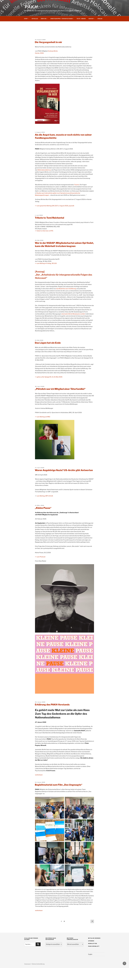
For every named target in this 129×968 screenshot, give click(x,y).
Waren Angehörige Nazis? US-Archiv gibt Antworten (64, 470)
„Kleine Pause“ (43, 508)
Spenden (91, 941)
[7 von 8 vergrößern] (62, 867)
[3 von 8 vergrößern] (62, 822)
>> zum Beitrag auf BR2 (42, 417)
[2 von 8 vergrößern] (92, 799)
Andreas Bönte (53, 51)
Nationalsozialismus (44, 170)
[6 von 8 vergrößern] (92, 844)
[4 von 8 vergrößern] (92, 822)
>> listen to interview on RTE (44, 231)
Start (26, 18)
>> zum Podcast (40, 557)
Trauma (76, 184)
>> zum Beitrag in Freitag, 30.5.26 (46, 263)
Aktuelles (35, 18)
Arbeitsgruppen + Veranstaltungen (61, 18)
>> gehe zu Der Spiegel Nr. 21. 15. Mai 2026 (48, 377)
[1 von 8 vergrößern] (62, 799)
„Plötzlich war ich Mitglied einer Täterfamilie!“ (60, 389)
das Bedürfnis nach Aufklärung (66, 288)
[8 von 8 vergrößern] (92, 867)
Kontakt (91, 18)
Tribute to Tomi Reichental (49, 217)
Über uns (43, 18)
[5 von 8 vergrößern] (62, 844)
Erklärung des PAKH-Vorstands (52, 704)
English (100, 18)
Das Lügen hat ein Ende (48, 342)
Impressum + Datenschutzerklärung (34, 964)
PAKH (31, 6)
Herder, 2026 (39, 53)
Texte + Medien (81, 18)
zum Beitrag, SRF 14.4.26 (45, 496)
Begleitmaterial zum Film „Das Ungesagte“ (58, 784)
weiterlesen (39, 775)
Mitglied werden (94, 938)
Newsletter (92, 943)
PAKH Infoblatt (93, 946)
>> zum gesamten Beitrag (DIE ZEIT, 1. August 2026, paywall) (54, 206)
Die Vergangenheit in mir (48, 42)
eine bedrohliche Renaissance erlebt (73, 314)
